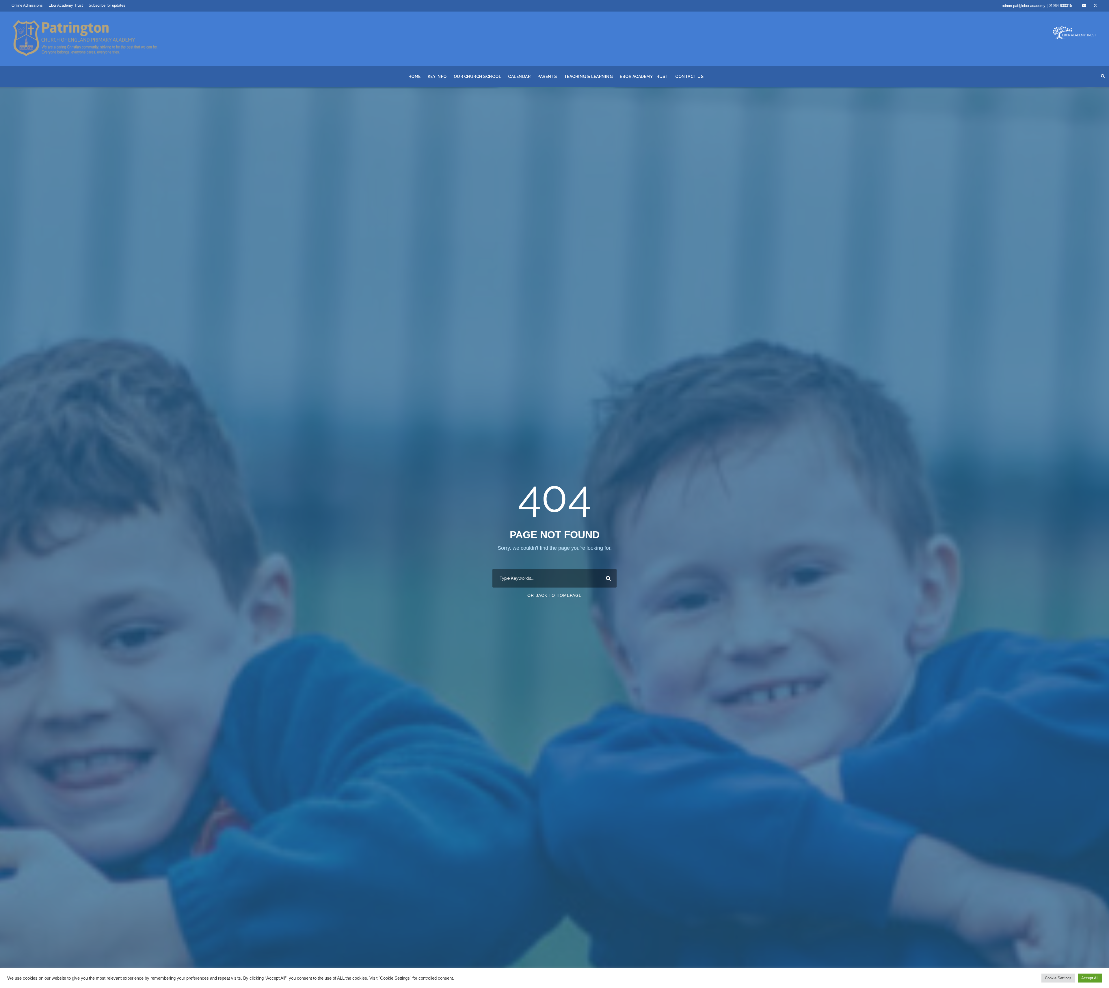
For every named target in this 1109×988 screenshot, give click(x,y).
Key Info (437, 76)
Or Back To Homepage (554, 595)
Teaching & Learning (588, 76)
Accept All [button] (1089, 978)
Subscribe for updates (107, 5)
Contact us (689, 76)
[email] (1084, 5)
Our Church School (477, 76)
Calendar (519, 76)
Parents (547, 76)
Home (414, 76)
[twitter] (1095, 5)
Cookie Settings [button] (1058, 978)
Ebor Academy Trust (66, 5)
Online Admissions (27, 5)
